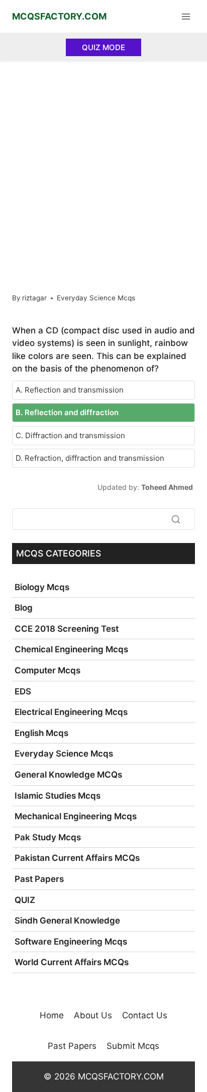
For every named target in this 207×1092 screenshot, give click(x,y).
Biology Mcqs (42, 587)
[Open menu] (185, 16)
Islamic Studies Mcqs (57, 796)
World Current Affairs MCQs (72, 962)
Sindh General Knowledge (67, 921)
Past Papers (39, 879)
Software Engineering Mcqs (71, 942)
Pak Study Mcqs (48, 837)
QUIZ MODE (103, 47)
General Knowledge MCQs (68, 775)
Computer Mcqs (47, 670)
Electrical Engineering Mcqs (71, 712)
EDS (23, 691)
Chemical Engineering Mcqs (71, 649)
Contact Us (144, 1015)
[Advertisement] (103, 168)
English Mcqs (41, 733)
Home (52, 1015)
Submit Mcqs (133, 1046)
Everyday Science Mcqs (96, 298)
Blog (24, 608)
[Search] (176, 519)
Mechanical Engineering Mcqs (76, 816)
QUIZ (25, 900)
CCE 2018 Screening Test (67, 629)
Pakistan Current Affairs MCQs (77, 858)
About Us (93, 1015)
